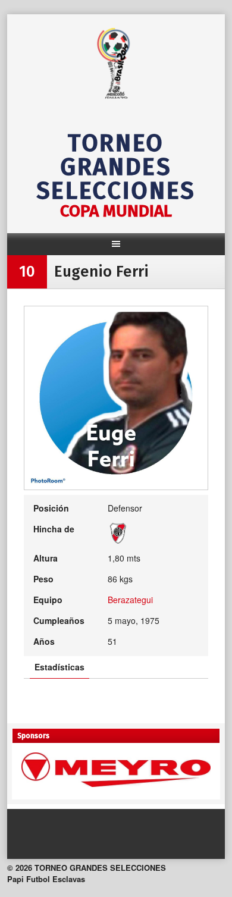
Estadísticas (59, 667)
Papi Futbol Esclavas (46, 879)
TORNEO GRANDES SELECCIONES (116, 167)
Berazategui (130, 600)
